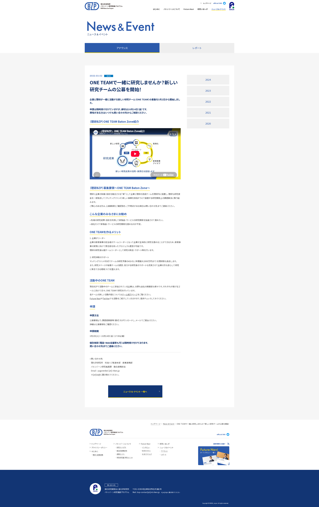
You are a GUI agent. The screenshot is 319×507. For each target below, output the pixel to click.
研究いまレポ (203, 9)
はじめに (156, 9)
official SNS (217, 3)
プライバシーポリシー (99, 447)
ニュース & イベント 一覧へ (135, 391)
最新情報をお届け (219, 444)
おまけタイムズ (147, 454)
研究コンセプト (121, 447)
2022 (208, 101)
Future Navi (189, 9)
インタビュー (146, 447)
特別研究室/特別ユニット (125, 457)
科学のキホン (146, 451)
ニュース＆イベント (218, 9)
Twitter (106, 298)
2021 (208, 112)
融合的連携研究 (122, 451)
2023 (208, 90)
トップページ (207, 3)
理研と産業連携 (98, 455)
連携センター (121, 454)
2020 (208, 123)
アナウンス (164, 451)
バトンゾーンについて (172, 9)
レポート (197, 48)
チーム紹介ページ (130, 294)
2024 (208, 79)
